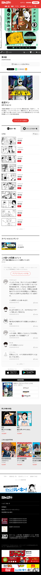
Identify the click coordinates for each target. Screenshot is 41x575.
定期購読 (35, 2)
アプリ (17, 6)
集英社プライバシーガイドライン (11, 509)
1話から (36, 134)
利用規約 (4, 507)
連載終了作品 (33, 476)
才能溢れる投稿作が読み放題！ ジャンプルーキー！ (20, 488)
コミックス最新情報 (20, 480)
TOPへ (5, 476)
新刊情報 (22, 6)
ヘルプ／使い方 (6, 503)
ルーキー (30, 6)
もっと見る (20, 229)
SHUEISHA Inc (6, 545)
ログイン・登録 (25, 2)
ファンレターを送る (20, 120)
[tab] (11, 128)
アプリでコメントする (20, 273)
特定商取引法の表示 (7, 512)
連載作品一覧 (13, 476)
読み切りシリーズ (23, 476)
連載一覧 (7, 6)
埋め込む (22, 69)
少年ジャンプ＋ (6, 2)
